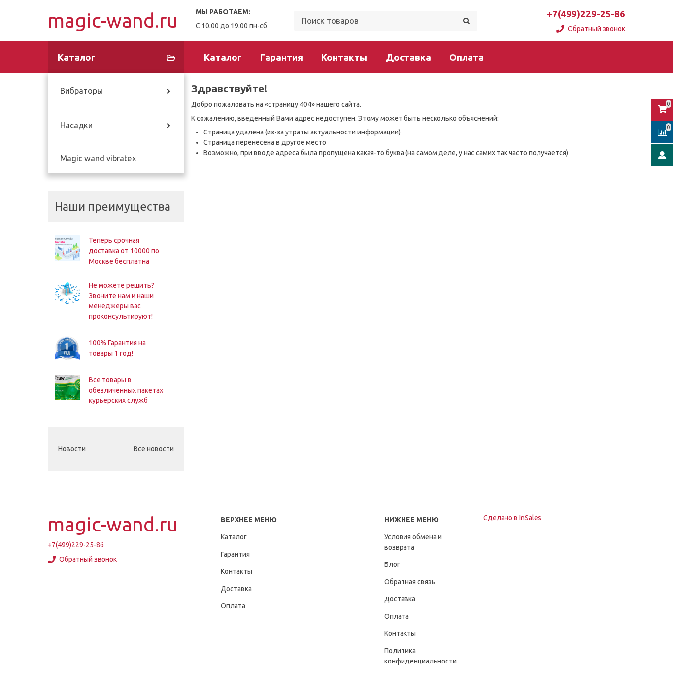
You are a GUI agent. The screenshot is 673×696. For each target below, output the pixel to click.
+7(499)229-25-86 (586, 14)
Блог (392, 564)
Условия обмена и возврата (413, 542)
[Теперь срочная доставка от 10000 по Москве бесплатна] (67, 248)
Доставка (408, 57)
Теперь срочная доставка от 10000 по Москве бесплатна (124, 250)
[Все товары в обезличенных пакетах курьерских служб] (67, 387)
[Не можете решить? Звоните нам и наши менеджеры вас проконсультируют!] (67, 293)
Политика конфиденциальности (420, 656)
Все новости (154, 449)
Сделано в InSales (512, 518)
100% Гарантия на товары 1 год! (117, 348)
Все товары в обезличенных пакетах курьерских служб (126, 390)
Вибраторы (81, 90)
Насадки (76, 125)
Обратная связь (410, 582)
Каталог (223, 57)
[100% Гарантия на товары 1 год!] (67, 348)
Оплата (466, 57)
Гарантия (281, 57)
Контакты (344, 57)
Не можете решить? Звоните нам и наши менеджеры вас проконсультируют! (121, 300)
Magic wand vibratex (98, 158)
